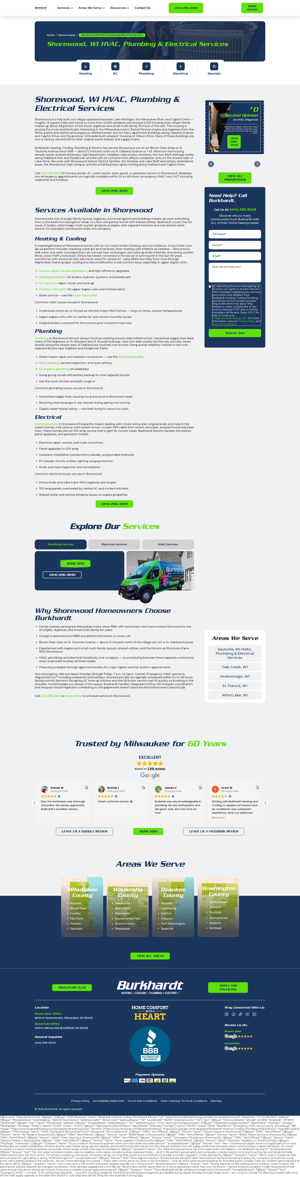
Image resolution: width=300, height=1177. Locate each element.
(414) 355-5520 (51, 173)
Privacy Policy (246, 321)
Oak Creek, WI (235, 667)
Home (51, 35)
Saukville (167, 928)
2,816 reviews (156, 769)
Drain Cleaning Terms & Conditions (184, 1101)
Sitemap (216, 1101)
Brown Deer (78, 908)
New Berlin (122, 913)
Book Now (75, 563)
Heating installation (53, 277)
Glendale (76, 928)
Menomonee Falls (127, 918)
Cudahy (75, 913)
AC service (46, 283)
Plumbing (41, 338)
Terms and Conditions (142, 1101)
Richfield (215, 912)
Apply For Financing (228, 987)
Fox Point (77, 918)
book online (73, 696)
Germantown (218, 902)
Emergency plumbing (54, 369)
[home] (41, 8)
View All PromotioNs (235, 178)
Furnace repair (49, 271)
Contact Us (143, 8)
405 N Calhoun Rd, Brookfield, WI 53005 (61, 1028)
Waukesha (122, 903)
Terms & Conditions (224, 324)
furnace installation (73, 271)
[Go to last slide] (211, 164)
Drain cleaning (49, 363)
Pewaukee (122, 928)
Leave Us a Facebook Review (213, 831)
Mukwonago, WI (234, 676)
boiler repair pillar (85, 295)
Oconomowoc (125, 923)
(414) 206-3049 (185, 8)
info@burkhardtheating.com (229, 318)
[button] (65, 8)
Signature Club (72, 987)
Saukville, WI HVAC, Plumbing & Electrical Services (235, 653)
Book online (252, 8)
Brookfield (122, 908)
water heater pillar (131, 357)
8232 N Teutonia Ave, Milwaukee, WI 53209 (64, 1017)
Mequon (167, 918)
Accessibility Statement (108, 1101)
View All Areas (150, 956)
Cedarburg (168, 908)
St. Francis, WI (234, 686)
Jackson (215, 907)
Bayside (75, 903)
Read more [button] (161, 817)
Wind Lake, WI (235, 695)
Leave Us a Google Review (84, 831)
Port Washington (173, 923)
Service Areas (66, 35)
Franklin (75, 923)
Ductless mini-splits (53, 289)
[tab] (61, 544)
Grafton (166, 913)
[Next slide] (257, 164)
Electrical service (46, 424)
